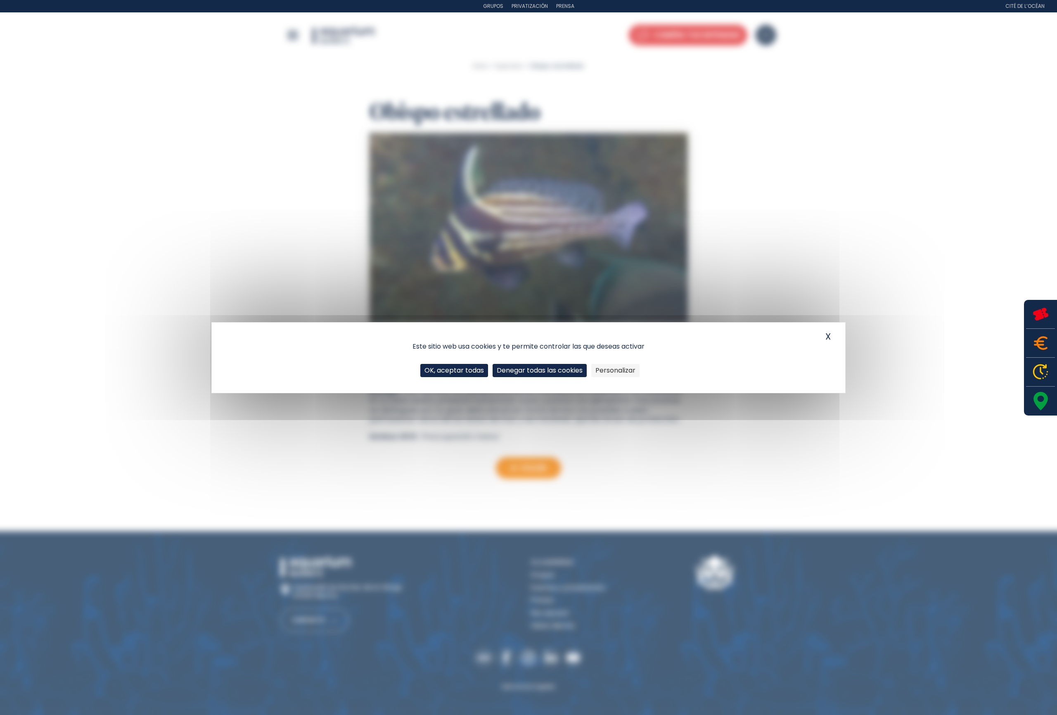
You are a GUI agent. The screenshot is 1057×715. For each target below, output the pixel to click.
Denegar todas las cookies (540, 370)
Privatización (530, 6)
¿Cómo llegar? (1040, 401)
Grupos (493, 6)
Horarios (1040, 372)
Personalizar (615, 370)
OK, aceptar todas (454, 370)
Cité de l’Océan (1025, 6)
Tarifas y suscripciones (1040, 343)
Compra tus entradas (1040, 314)
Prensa (565, 6)
